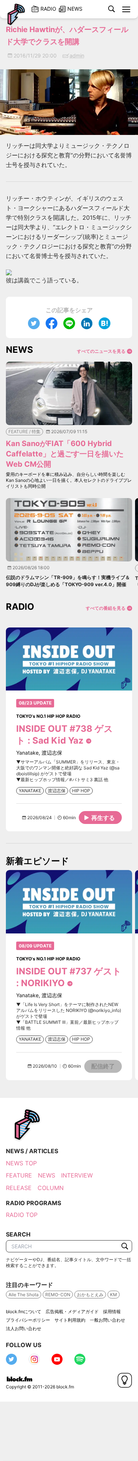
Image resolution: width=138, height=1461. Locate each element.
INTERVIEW (77, 1175)
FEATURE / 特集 (24, 431)
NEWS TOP (21, 1163)
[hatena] (104, 323)
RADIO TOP (22, 1214)
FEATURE (19, 1175)
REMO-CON (57, 1294)
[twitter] (34, 323)
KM (113, 1294)
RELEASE (19, 1188)
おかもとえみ (90, 1294)
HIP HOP (81, 790)
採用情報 (112, 1311)
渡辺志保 (57, 790)
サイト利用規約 (69, 1320)
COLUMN (51, 1188)
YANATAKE (30, 790)
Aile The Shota (23, 1294)
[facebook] (51, 323)
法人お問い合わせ (23, 1328)
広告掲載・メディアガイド (72, 1311)
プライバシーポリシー (28, 1320)
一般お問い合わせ (107, 1320)
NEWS (46, 1175)
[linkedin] (87, 323)
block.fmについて (23, 1311)
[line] (69, 323)
